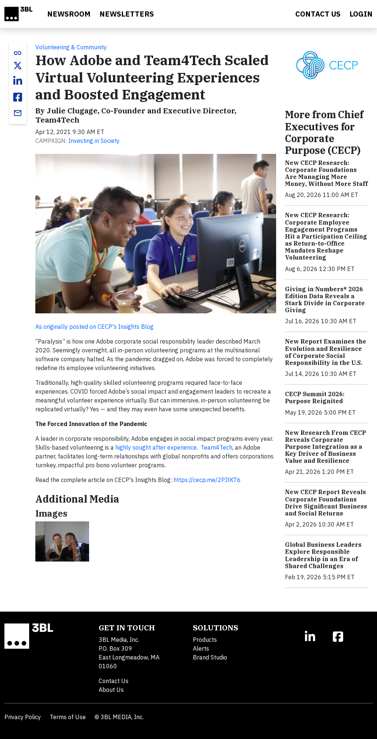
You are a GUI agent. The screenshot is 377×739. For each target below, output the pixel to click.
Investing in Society (94, 140)
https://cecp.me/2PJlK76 (207, 479)
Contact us (318, 14)
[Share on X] (17, 65)
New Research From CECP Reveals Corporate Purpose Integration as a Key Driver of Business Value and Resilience (325, 447)
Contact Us (113, 681)
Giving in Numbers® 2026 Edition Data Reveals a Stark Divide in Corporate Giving (325, 299)
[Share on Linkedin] (17, 81)
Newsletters (126, 14)
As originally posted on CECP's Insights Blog (94, 326)
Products (205, 639)
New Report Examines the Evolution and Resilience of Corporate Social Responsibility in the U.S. (325, 352)
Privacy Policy (22, 717)
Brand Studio (210, 657)
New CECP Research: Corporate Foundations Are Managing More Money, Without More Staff (326, 173)
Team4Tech (216, 447)
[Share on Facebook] (17, 97)
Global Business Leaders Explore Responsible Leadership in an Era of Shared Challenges (323, 555)
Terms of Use (68, 717)
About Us (111, 689)
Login (361, 14)
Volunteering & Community (71, 47)
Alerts (201, 648)
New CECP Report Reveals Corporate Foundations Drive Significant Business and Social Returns (326, 502)
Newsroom (69, 14)
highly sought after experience (156, 447)
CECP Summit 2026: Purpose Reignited (315, 397)
